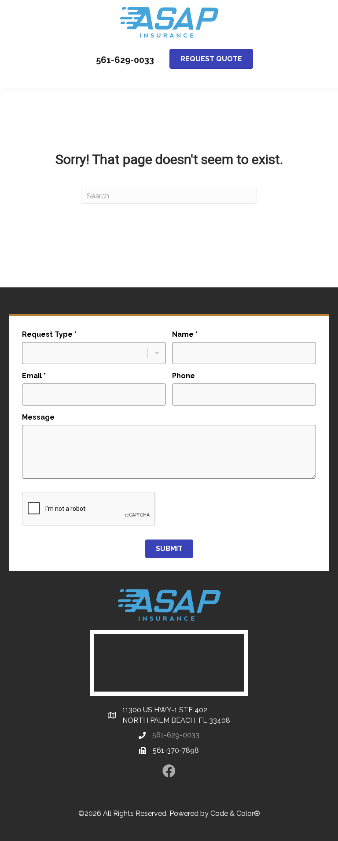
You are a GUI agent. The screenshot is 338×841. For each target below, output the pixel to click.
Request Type (49, 334)
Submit (169, 548)
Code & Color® (235, 813)
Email (34, 376)
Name (185, 334)
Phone (183, 376)
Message (38, 417)
